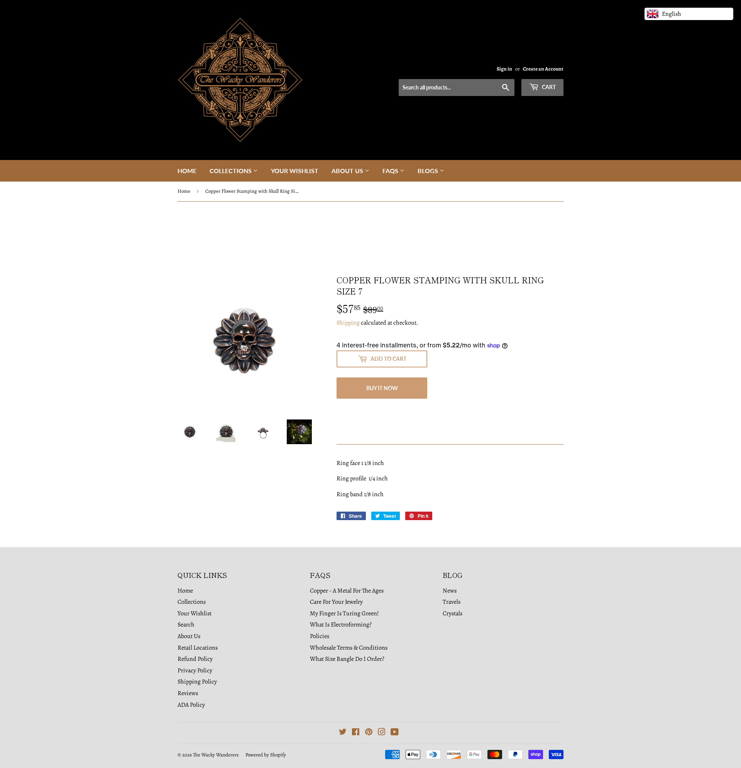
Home (187, 170)
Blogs (429, 170)
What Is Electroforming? (341, 624)
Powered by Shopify (265, 754)
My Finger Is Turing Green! (344, 613)
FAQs (391, 170)
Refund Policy (195, 659)
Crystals (452, 613)
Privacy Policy (195, 670)
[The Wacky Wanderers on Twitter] (343, 733)
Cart (548, 87)
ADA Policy (191, 705)
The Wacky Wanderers (216, 754)
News (450, 590)
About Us (348, 170)
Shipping (348, 322)
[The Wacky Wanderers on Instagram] (382, 733)
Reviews (188, 693)
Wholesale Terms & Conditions (348, 647)
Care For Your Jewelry (336, 602)
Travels (451, 602)
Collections (231, 170)
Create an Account (543, 68)
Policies (319, 636)
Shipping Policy (197, 681)
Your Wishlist (294, 170)
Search (186, 624)
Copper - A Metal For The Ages (347, 590)
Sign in (504, 68)
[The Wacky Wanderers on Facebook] (356, 733)
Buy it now (382, 388)
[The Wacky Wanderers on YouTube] (395, 733)
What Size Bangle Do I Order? (347, 659)
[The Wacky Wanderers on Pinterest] (369, 733)
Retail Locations (198, 647)
